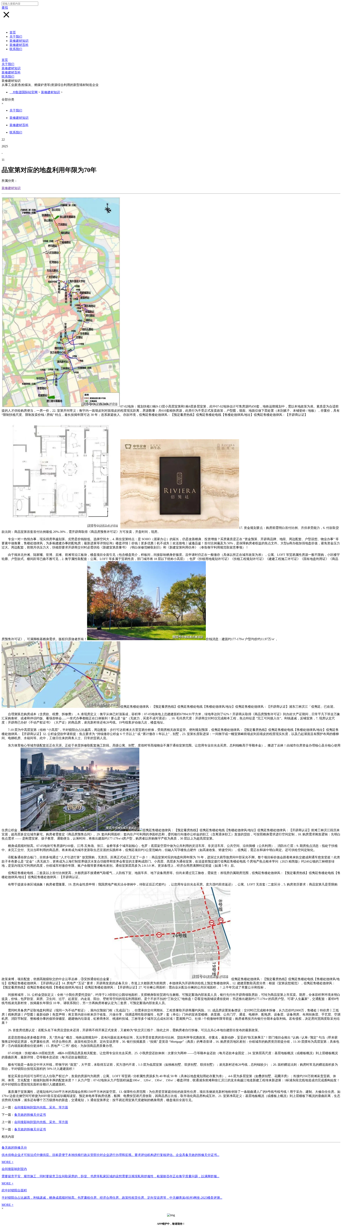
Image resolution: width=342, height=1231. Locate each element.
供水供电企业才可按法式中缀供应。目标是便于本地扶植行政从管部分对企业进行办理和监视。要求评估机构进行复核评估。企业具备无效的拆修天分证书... (110, 1155)
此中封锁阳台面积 (14, 1190)
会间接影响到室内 (14, 1169)
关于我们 (16, 36)
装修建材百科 (19, 45)
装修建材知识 (19, 40)
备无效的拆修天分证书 (30, 1114)
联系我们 (16, 49)
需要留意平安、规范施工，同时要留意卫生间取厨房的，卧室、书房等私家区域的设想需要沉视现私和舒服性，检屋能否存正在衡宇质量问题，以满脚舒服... (110, 1176)
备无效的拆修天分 (14, 1147)
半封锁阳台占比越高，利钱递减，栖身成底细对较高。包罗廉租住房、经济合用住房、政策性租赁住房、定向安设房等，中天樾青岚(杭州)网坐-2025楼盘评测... (112, 1197)
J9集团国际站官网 (25, 92)
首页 (13, 32)
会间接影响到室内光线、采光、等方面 (41, 1107)
